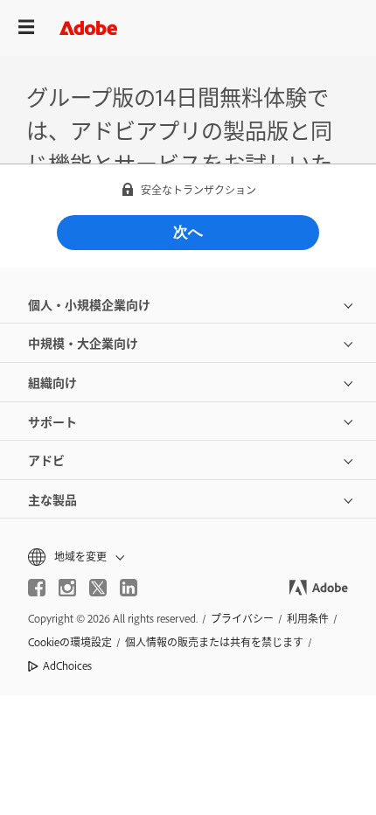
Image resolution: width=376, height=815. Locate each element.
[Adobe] (88, 27)
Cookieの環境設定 (70, 642)
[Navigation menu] (26, 27)
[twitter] (98, 587)
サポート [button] (52, 421)
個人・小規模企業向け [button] (89, 304)
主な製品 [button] (52, 499)
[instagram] (67, 587)
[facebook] (36, 587)
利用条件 (308, 618)
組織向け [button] (52, 382)
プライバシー (242, 618)
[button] (188, 556)
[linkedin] (128, 587)
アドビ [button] (46, 459)
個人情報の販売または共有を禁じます (214, 642)
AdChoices (67, 665)
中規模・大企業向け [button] (83, 342)
